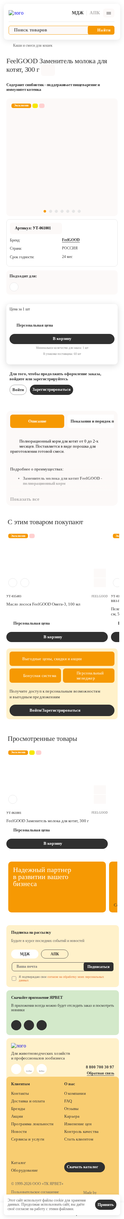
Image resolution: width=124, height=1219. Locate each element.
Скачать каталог (83, 1166)
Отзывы (71, 1108)
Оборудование (24, 1170)
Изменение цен (78, 1123)
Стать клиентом (78, 1139)
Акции (17, 1116)
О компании (75, 1093)
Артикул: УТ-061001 (33, 228)
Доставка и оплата (28, 1101)
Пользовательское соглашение (35, 1192)
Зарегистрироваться (51, 389)
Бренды (18, 1108)
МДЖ (25, 954)
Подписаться (98, 967)
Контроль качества (81, 1131)
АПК (55, 954)
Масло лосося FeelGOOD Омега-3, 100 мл (43, 604)
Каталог (18, 1162)
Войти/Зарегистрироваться (55, 710)
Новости (19, 1131)
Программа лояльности (32, 1123)
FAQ (68, 1101)
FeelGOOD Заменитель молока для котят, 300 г (47, 820)
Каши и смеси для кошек (32, 46)
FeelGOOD (71, 240)
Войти (18, 389)
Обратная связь (100, 1073)
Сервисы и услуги (27, 1139)
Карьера (71, 1116)
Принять (106, 1204)
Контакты (20, 1093)
